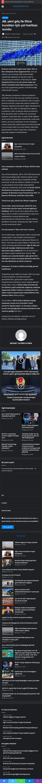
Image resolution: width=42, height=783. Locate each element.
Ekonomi (13, 13)
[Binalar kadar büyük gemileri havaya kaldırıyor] (7, 563)
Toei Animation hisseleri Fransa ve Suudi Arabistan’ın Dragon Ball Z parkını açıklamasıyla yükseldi (31, 448)
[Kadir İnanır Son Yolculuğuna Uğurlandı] (7, 674)
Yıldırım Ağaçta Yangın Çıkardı (26, 542)
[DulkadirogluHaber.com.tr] (21, 6)
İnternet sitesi (6, 510)
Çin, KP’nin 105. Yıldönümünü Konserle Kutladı (25, 600)
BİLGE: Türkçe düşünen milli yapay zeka (30, 426)
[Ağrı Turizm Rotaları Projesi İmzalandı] (7, 146)
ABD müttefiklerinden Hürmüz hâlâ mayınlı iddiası (26, 629)
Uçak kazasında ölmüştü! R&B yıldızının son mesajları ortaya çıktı (18, 638)
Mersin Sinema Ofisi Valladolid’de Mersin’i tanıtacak (27, 591)
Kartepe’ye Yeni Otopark (11, 575)
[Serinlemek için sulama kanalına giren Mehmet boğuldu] (7, 583)
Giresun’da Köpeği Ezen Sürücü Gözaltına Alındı (19, 623)
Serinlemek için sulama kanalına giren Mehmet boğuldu (27, 582)
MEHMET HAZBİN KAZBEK (12, 34)
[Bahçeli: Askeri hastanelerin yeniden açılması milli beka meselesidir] (7, 610)
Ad (3, 495)
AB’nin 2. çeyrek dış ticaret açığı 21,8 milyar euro (10, 436)
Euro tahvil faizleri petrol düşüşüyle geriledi (11, 415)
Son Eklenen (21, 536)
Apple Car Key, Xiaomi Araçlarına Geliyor (17, 617)
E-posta (5, 503)
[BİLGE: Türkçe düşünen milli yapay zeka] (31, 418)
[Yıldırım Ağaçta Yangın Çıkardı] (7, 545)
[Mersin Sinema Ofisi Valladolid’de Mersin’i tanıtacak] (7, 592)
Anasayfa (6, 13)
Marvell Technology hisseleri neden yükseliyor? (9, 446)
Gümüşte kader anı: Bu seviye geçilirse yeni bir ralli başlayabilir (30, 436)
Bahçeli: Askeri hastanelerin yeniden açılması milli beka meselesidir (25, 610)
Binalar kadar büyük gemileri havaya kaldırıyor (19, 2)
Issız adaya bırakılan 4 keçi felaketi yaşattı (18, 570)
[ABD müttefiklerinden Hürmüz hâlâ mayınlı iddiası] (7, 156)
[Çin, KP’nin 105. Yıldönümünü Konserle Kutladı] (7, 601)
